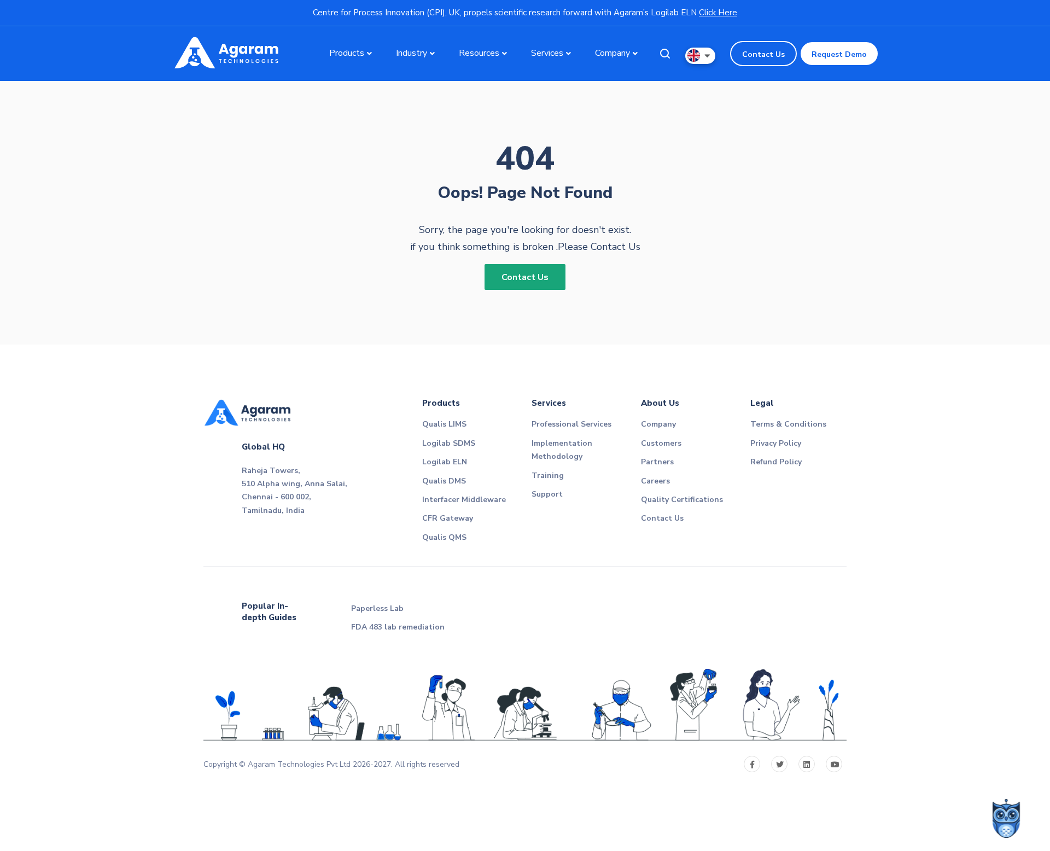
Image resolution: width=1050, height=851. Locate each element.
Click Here (718, 12)
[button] (700, 56)
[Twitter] (779, 764)
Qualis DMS (444, 481)
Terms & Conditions (788, 424)
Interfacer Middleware (464, 499)
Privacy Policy (775, 443)
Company (658, 424)
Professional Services (571, 424)
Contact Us (763, 54)
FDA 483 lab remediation (398, 627)
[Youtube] (834, 764)
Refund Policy (776, 462)
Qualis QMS (444, 537)
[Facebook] (752, 764)
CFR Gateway (447, 518)
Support (547, 494)
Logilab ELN (444, 462)
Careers (655, 481)
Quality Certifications (682, 499)
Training (548, 475)
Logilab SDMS (448, 443)
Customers (661, 443)
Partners (657, 462)
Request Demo (839, 54)
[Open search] (665, 54)
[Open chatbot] (1006, 818)
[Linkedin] (806, 764)
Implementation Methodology (562, 450)
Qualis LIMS (444, 424)
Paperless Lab (377, 608)
